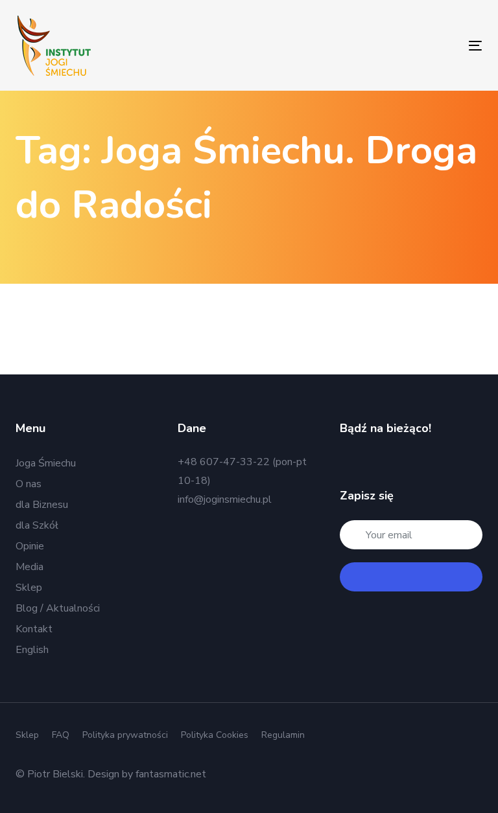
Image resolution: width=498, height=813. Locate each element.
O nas (29, 484)
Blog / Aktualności (58, 608)
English (32, 650)
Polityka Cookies (214, 735)
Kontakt (34, 629)
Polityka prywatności (125, 735)
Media (29, 567)
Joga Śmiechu (46, 463)
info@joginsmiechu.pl (225, 499)
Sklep (29, 587)
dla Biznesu (42, 505)
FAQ (60, 735)
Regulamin (283, 735)
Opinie (30, 546)
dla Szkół (37, 525)
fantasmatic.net (171, 774)
